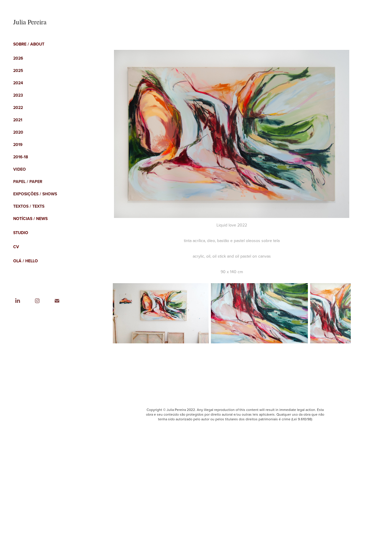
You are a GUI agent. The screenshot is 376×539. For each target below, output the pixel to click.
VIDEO (19, 169)
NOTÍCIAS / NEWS (30, 218)
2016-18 (20, 157)
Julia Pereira (29, 21)
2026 (18, 58)
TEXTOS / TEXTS (28, 206)
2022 (18, 107)
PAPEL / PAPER (27, 181)
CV (16, 247)
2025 (18, 70)
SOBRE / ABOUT (28, 44)
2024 (18, 83)
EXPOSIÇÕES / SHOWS (35, 194)
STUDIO (20, 233)
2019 (18, 144)
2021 (17, 120)
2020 (18, 132)
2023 (18, 95)
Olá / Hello (25, 261)
